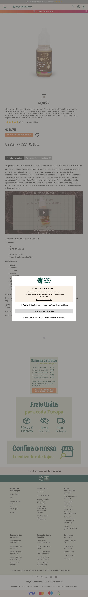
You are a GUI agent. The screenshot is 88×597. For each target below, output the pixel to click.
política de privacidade (58, 305)
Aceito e (45, 305)
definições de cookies (37, 305)
